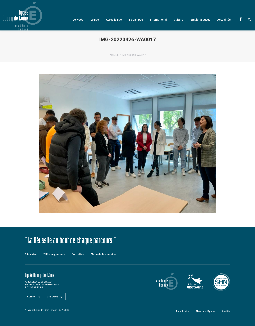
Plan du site (182, 311)
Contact (32, 296)
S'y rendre (52, 296)
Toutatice (78, 254)
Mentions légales (205, 311)
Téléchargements (54, 254)
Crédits (226, 311)
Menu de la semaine (103, 254)
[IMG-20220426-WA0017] (127, 143)
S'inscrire (31, 254)
